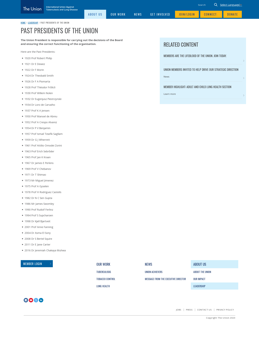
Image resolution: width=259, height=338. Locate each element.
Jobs (178, 309)
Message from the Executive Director (165, 279)
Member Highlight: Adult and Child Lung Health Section (197, 87)
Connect (210, 14)
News (138, 14)
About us (95, 14)
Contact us (204, 309)
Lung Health (103, 286)
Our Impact (199, 279)
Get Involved (160, 14)
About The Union (202, 272)
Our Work (118, 14)
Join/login (187, 14)
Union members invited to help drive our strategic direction (201, 69)
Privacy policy (225, 309)
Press (189, 309)
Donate (232, 14)
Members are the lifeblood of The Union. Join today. (195, 56)
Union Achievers (153, 272)
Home (23, 22)
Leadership (33, 22)
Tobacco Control (105, 279)
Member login (32, 264)
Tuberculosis (103, 272)
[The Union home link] (49, 7)
